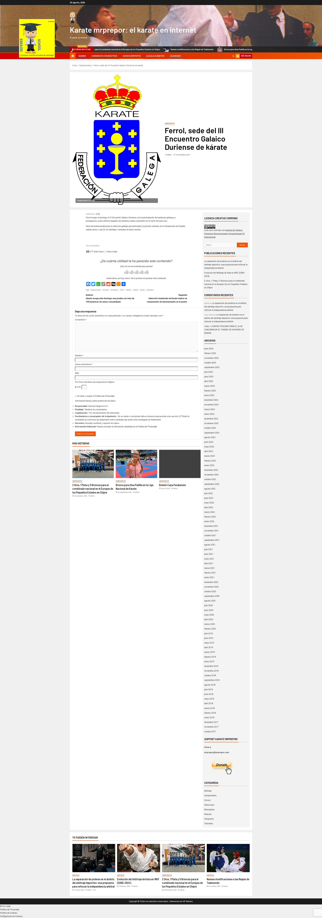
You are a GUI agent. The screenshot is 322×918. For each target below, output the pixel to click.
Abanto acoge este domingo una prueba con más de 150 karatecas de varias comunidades (110, 298)
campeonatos (96, 290)
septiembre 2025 (211, 367)
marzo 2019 (209, 652)
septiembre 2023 (211, 433)
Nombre (79, 355)
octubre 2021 (210, 535)
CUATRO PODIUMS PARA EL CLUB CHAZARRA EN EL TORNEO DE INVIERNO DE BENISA (224, 329)
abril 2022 (208, 507)
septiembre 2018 (211, 680)
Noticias (208, 814)
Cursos (207, 800)
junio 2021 (208, 554)
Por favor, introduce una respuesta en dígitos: (95, 382)
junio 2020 (208, 610)
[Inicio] (72, 56)
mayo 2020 (209, 615)
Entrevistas (209, 805)
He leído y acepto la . (96, 396)
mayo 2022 (209, 503)
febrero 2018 (210, 713)
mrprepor (150, 290)
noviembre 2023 (211, 423)
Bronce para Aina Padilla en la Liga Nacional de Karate (199, 49)
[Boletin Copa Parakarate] (180, 464)
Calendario (175, 56)
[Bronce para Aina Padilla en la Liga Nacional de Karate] (136, 464)
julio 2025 (208, 372)
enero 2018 (209, 717)
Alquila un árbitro (155, 56)
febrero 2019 (210, 657)
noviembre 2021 (211, 531)
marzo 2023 (209, 456)
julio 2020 (208, 605)
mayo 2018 (209, 699)
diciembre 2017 (211, 722)
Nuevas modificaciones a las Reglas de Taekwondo (144, 49)
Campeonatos (170, 123)
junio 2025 (208, 376)
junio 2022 (208, 498)
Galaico (128, 290)
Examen (82, 56)
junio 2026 (208, 348)
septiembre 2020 (211, 596)
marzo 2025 (209, 386)
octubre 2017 (210, 731)
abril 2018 (208, 703)
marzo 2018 (209, 708)
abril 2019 (208, 647)
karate (142, 290)
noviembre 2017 (211, 727)
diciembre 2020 (211, 582)
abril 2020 (208, 619)
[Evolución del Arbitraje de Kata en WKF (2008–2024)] (138, 858)
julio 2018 (208, 689)
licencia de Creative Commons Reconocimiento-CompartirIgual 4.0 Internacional (224, 233)
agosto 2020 (209, 601)
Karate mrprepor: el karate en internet (133, 29)
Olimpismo (209, 819)
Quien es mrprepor (132, 56)
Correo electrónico (84, 364)
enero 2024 (209, 414)
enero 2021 (209, 577)
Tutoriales (208, 823)
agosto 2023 (209, 437)
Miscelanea (209, 809)
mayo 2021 (209, 559)
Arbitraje (208, 791)
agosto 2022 (209, 489)
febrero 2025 (210, 391)
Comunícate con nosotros (104, 56)
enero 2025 (209, 395)
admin (169, 155)
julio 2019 (208, 633)
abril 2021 (208, 563)
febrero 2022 (210, 517)
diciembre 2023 (211, 419)
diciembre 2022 (211, 470)
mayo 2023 (209, 447)
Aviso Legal (5, 906)
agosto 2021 (209, 545)
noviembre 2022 (211, 475)
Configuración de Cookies (11, 916)
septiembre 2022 (211, 484)
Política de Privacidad (104, 396)
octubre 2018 (210, 675)
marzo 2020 (209, 624)
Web (77, 373)
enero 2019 (209, 661)
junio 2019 (208, 638)
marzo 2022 (209, 512)
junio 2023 (208, 442)
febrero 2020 (210, 629)
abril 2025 (208, 381)
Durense (106, 290)
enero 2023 (209, 465)
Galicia (135, 290)
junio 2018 (208, 694)
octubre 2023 (210, 428)
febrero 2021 (210, 573)
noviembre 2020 (211, 587)
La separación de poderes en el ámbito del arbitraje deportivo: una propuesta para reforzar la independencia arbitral (225, 264)
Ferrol (122, 290)
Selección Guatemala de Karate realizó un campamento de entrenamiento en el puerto (167, 298)
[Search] (233, 56)
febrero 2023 (210, 461)
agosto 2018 (209, 685)
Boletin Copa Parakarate (172, 485)
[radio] (126, 272)
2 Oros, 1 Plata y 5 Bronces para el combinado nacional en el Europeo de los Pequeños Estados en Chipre (92, 488)
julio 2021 (208, 549)
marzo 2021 (209, 568)
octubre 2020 (210, 591)
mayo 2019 (209, 643)
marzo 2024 (209, 409)
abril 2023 (208, 451)
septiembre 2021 (211, 540)
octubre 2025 (210, 362)
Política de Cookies (8, 913)
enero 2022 (209, 521)
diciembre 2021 (211, 526)
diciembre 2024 (211, 400)
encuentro (114, 290)
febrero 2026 (210, 353)
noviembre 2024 (211, 404)
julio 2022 (208, 493)
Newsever (174, 901)
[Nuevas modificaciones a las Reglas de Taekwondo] (228, 858)
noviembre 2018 (211, 671)
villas (206, 326)
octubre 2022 (210, 479)
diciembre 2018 (211, 666)
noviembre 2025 (211, 358)
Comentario (80, 320)
